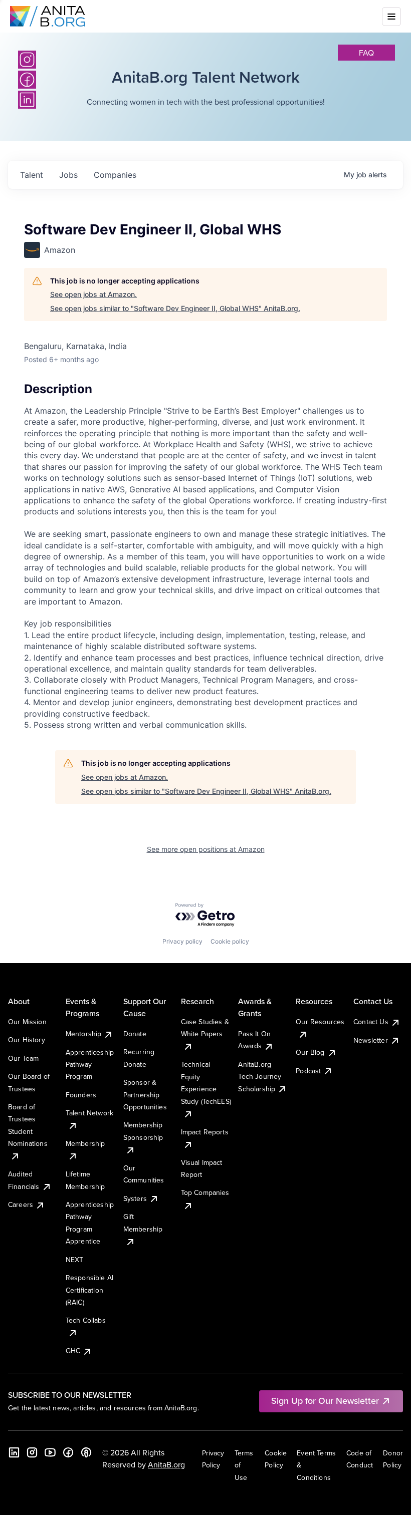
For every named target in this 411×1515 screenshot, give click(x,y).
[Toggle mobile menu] (391, 16)
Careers (20, 1204)
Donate (134, 1034)
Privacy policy (182, 941)
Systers (135, 1198)
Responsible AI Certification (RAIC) (89, 1290)
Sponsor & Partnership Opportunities (145, 1094)
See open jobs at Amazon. (93, 294)
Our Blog (310, 1052)
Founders (81, 1095)
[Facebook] (68, 1452)
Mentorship (84, 1034)
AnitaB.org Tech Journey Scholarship (259, 1076)
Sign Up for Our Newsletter (325, 1400)
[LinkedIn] (14, 1452)
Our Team (23, 1058)
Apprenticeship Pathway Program (90, 1064)
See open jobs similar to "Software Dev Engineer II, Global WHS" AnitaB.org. (175, 308)
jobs (68, 175)
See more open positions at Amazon (206, 849)
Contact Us (370, 1022)
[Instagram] (27, 60)
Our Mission (27, 1022)
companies (115, 175)
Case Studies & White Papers (205, 1028)
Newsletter (370, 1040)
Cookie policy (230, 941)
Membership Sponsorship (143, 1131)
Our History (26, 1040)
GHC (73, 1351)
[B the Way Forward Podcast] (86, 1452)
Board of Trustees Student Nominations (28, 1125)
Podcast (308, 1071)
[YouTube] (50, 1452)
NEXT (75, 1260)
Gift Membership (143, 1222)
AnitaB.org (166, 1464)
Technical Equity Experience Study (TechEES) (206, 1082)
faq (366, 52)
